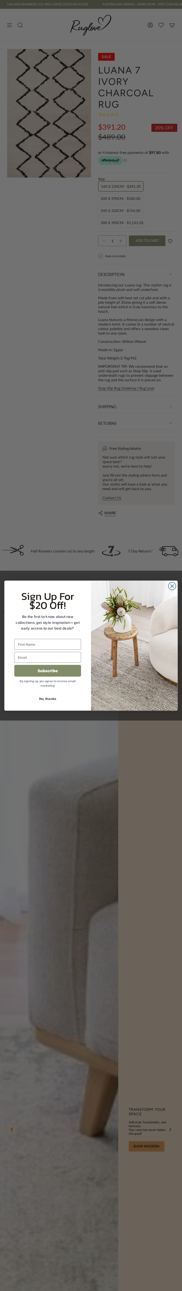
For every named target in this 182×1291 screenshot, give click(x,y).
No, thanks (47, 698)
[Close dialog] (172, 586)
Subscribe (48, 670)
